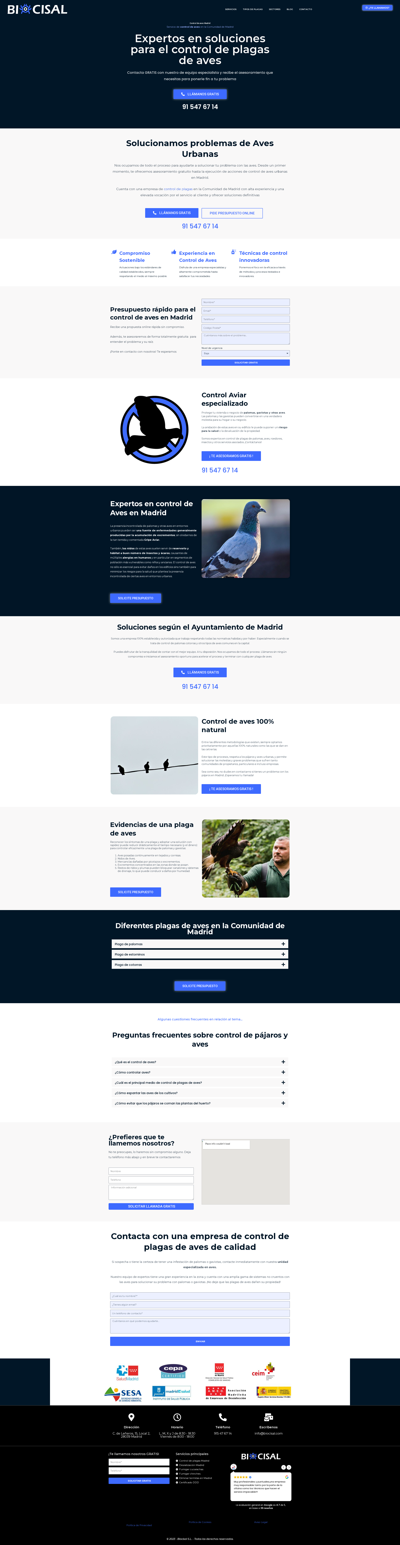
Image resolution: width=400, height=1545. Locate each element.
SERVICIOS (231, 9)
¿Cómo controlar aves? (132, 1072)
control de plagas (178, 189)
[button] (200, 943)
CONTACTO (305, 9)
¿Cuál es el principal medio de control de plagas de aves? (158, 1083)
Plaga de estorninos (130, 954)
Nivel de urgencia (212, 348)
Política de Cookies (200, 1522)
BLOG (290, 9)
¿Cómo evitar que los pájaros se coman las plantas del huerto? (162, 1103)
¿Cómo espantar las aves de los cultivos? (146, 1093)
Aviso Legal (261, 1522)
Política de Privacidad (139, 1525)
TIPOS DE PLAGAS (253, 9)
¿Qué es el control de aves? (135, 1062)
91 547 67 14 (200, 106)
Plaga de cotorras (128, 965)
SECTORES (274, 9)
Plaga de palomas (128, 944)
